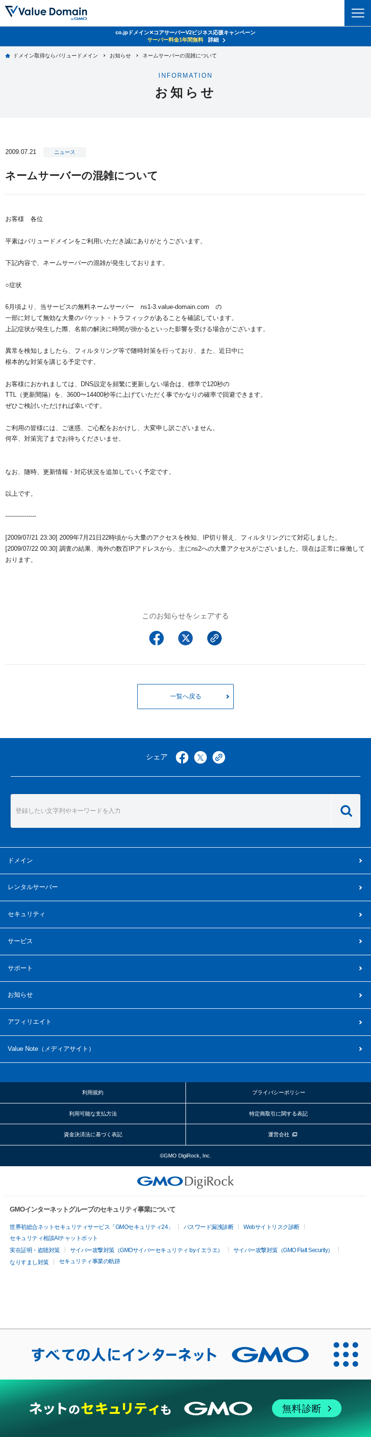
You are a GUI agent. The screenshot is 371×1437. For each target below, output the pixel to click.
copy (219, 757)
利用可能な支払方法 (93, 1113)
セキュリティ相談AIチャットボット (54, 1238)
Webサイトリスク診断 (271, 1227)
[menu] (357, 13)
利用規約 (92, 1092)
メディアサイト (51, 1048)
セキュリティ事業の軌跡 (89, 1261)
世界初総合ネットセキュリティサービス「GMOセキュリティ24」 (91, 1227)
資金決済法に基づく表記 (93, 1134)
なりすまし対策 (29, 1262)
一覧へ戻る (185, 696)
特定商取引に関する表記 (278, 1113)
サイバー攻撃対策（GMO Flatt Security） (283, 1250)
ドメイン (20, 860)
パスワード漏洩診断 (209, 1227)
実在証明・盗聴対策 (35, 1250)
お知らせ (20, 994)
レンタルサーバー (33, 887)
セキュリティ (26, 914)
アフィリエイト (30, 1021)
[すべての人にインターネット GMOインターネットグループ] (160, 1354)
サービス (20, 941)
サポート (20, 968)
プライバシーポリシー (278, 1092)
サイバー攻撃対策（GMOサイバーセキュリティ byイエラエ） (146, 1250)
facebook (182, 757)
